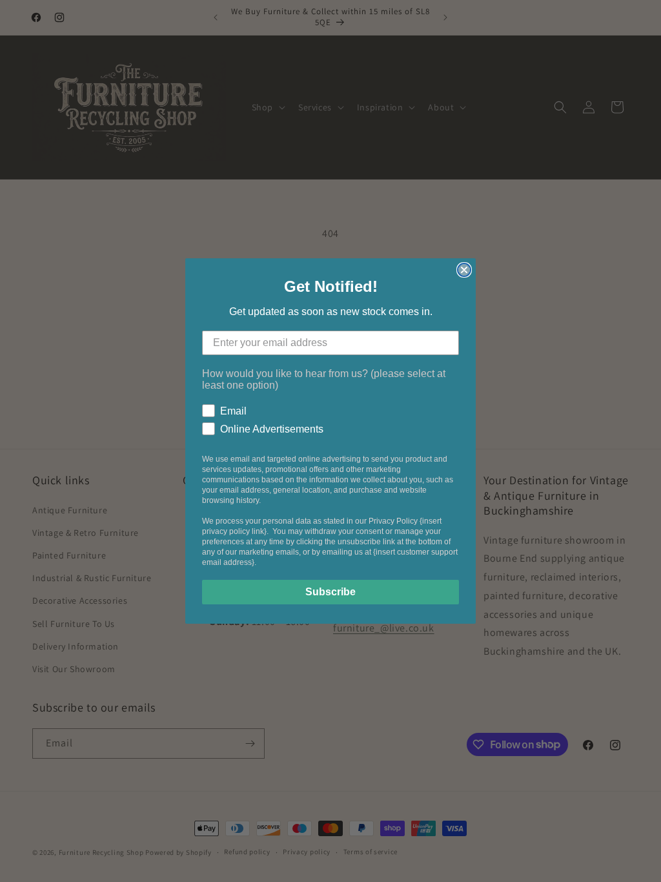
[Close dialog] (464, 269)
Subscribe (330, 591)
